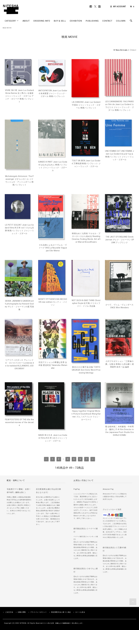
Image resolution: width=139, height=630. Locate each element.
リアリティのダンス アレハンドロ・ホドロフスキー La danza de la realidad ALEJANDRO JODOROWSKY (19, 364)
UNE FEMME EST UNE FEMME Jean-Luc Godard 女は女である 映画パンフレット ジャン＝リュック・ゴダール (119, 155)
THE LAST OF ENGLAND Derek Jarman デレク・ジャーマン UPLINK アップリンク (119, 240)
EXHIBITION (76, 21)
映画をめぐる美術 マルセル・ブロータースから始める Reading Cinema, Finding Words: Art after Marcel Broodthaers (86, 237)
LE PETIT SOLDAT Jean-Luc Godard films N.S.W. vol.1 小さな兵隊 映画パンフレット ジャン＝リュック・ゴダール (19, 229)
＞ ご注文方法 (8, 612)
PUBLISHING (92, 21)
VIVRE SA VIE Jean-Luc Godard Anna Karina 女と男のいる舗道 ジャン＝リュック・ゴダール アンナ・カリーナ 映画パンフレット (19, 96)
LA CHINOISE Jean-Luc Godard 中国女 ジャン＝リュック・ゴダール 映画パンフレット (86, 105)
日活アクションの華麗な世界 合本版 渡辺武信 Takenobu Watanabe (52, 365)
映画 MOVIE (7, 28)
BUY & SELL (60, 21)
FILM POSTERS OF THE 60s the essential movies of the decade (19, 422)
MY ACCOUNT (119, 6)
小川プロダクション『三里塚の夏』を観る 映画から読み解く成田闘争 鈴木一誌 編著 (119, 364)
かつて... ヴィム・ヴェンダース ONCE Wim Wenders (120, 306)
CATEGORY (10, 21)
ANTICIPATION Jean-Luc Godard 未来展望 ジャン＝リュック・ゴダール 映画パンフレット (52, 93)
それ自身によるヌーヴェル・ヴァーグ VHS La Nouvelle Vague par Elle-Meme (53, 248)
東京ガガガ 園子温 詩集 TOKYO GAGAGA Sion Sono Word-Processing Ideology (86, 370)
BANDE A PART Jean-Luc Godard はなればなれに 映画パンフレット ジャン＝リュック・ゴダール (52, 166)
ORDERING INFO (41, 21)
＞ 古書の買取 (20, 612)
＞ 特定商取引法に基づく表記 (60, 612)
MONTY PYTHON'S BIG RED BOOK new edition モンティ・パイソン (52, 302)
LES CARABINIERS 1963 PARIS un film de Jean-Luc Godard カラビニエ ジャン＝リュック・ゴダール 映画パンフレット (119, 105)
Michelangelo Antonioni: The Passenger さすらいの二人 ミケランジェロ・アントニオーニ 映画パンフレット (19, 180)
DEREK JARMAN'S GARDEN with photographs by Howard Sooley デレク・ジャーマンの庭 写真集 (19, 305)
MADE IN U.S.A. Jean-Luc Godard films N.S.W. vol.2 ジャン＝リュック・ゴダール (52, 438)
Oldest (133, 50)
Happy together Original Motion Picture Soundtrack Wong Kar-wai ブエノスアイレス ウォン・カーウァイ (86, 415)
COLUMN (120, 21)
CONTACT (107, 21)
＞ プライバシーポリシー (37, 612)
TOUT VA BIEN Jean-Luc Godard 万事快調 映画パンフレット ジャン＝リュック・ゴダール (86, 163)
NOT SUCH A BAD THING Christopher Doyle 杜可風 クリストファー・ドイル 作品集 (86, 303)
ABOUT (26, 21)
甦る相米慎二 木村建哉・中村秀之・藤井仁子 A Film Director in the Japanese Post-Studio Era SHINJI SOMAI (119, 430)
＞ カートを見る (79, 612)
